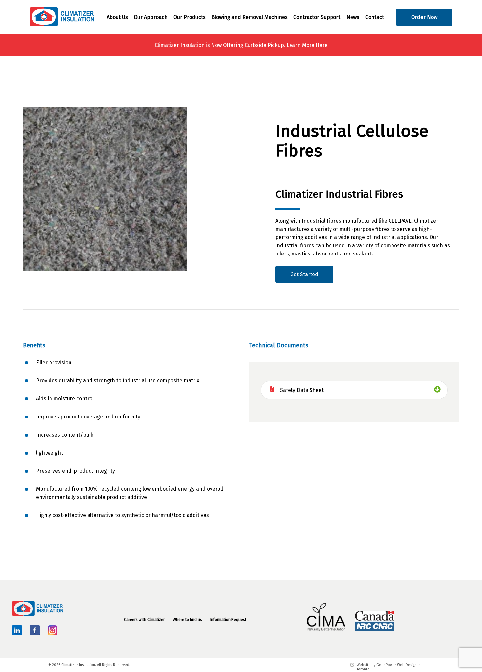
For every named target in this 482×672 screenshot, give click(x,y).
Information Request (228, 619)
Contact (374, 17)
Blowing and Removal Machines (249, 17)
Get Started (304, 274)
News (352, 17)
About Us (117, 17)
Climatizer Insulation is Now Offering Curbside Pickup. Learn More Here (241, 45)
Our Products (189, 17)
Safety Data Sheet (302, 390)
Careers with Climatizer (144, 619)
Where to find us (187, 619)
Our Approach (151, 17)
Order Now (424, 17)
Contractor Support (316, 17)
